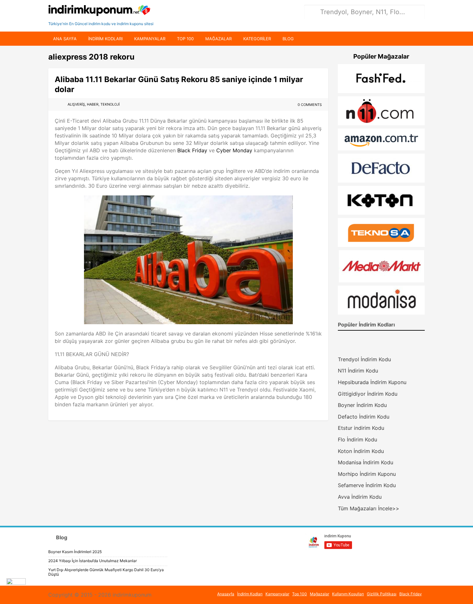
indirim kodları (105, 38)
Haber (92, 104)
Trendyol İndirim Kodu (364, 359)
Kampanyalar (149, 38)
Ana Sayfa (65, 38)
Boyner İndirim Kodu (362, 405)
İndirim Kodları (250, 593)
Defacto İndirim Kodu (363, 416)
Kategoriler (257, 38)
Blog (288, 38)
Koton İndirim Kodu (361, 451)
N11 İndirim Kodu (358, 370)
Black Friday (192, 150)
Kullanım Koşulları (348, 593)
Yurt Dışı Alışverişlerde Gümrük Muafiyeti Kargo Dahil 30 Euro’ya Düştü (106, 572)
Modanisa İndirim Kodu (365, 462)
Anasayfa (225, 593)
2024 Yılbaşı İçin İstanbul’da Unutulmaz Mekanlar (92, 560)
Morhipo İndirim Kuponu (367, 474)
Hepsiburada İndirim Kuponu (372, 382)
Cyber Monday (234, 150)
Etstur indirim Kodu (361, 428)
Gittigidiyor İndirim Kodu (367, 394)
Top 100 (185, 38)
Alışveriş (76, 104)
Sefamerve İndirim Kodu (367, 485)
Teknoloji (110, 104)
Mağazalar (218, 38)
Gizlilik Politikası (381, 593)
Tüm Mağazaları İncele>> (368, 508)
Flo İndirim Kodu (357, 439)
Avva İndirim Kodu (360, 497)
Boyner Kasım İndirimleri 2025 (75, 551)
